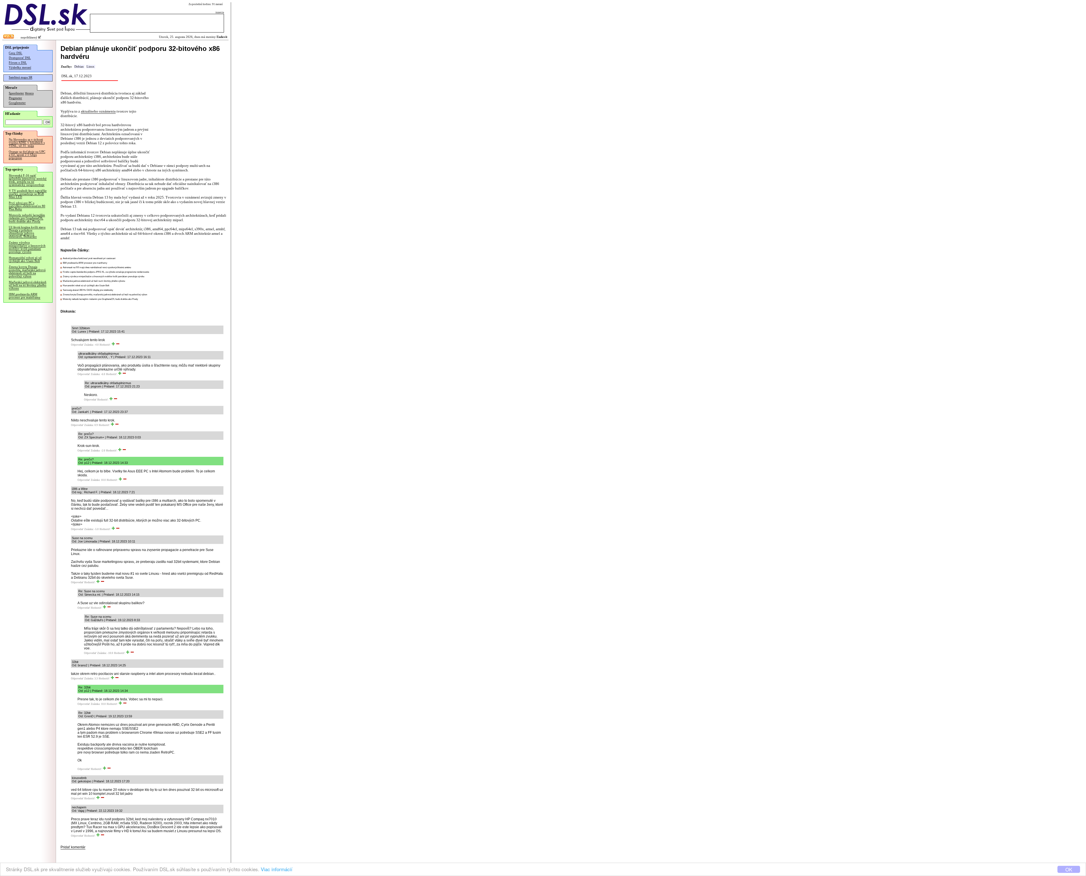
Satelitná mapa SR (20, 77)
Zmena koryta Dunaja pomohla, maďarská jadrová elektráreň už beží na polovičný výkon (27, 271)
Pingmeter (15, 98)
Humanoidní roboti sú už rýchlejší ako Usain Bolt (25, 259)
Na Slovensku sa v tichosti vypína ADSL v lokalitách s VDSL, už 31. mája (27, 142)
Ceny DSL (15, 53)
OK (1068, 869)
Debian (79, 66)
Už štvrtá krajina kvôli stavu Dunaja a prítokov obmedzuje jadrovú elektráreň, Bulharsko (27, 232)
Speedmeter (16, 93)
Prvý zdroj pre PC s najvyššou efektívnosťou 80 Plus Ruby (27, 206)
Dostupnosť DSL (20, 57)
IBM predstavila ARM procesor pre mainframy (24, 296)
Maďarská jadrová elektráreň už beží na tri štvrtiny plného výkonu (27, 285)
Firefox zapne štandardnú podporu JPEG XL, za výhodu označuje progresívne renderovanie (106, 272)
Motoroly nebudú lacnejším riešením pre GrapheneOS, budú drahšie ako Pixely (27, 218)
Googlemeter (17, 102)
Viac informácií (276, 869)
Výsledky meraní (20, 67)
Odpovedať (77, 344)
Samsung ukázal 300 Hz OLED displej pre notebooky (88, 290)
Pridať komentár (73, 847)
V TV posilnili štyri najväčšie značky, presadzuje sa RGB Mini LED (28, 194)
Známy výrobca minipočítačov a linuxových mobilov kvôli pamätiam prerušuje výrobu (27, 247)
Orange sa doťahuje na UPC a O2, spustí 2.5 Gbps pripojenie (27, 155)
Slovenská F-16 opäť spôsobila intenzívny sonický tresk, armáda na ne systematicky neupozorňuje (28, 180)
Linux (90, 66)
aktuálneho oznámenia (98, 111)
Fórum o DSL (18, 62)
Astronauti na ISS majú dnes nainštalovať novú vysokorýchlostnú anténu (97, 267)
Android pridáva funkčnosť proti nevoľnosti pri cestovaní (89, 258)
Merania (29, 93)
